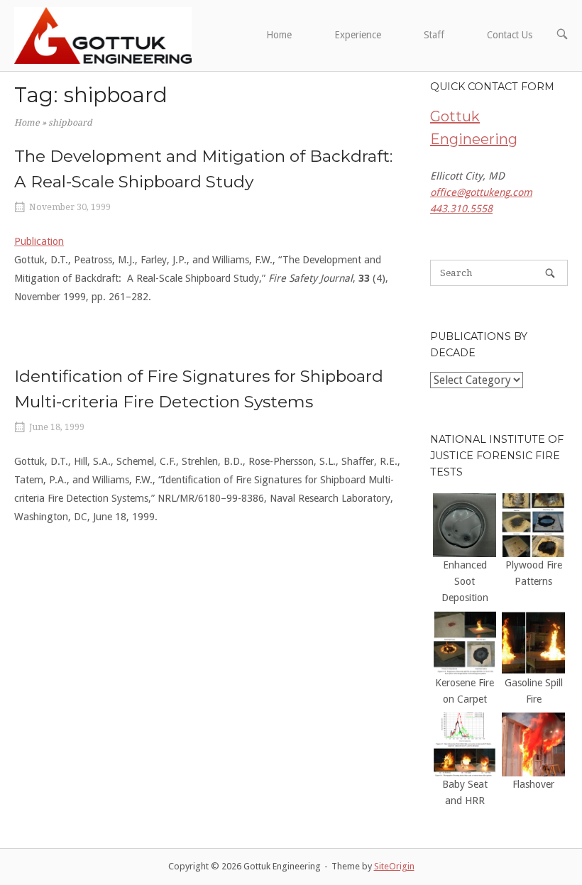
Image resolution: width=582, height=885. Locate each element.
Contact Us (509, 34)
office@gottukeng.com (481, 192)
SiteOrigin (394, 866)
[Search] (550, 273)
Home (279, 34)
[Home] (103, 34)
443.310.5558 (461, 208)
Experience (357, 34)
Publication (39, 241)
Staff (434, 34)
